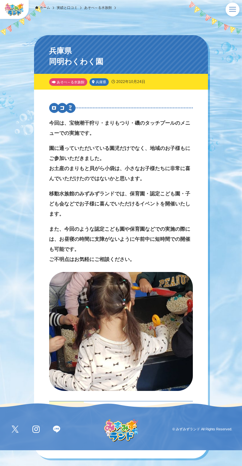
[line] (56, 429)
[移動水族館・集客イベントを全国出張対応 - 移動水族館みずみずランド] (14, 9)
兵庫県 (101, 82)
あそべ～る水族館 (70, 82)
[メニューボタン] (232, 9)
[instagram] (36, 429)
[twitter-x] (15, 429)
